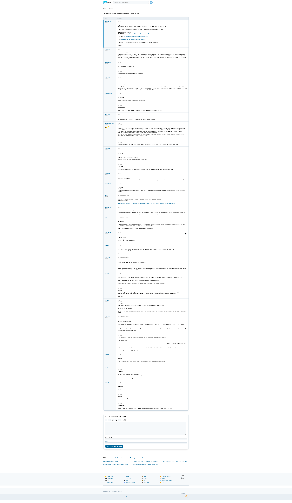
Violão (145, 476)
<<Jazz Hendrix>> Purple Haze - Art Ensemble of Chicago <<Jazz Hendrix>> (146, 461)
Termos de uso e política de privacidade (148, 496)
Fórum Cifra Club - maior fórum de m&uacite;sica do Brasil (107, 2)
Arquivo (111, 496)
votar (121, 50)
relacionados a (128, 458)
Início (104, 8)
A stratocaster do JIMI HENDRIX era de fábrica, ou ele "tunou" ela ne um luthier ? (175, 461)
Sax (144, 480)
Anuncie (117, 496)
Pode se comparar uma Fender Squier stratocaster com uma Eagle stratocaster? (116, 464)
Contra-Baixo (128, 478)
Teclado (145, 478)
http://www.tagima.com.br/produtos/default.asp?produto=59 (137, 33)
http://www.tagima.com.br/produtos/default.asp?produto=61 (136, 36)
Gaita (127, 480)
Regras (106, 496)
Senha (106, 441)
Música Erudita (110, 482)
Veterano (106, 22)
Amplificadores (110, 478)
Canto (108, 480)
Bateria (163, 478)
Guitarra (111, 8)
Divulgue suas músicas (130, 482)
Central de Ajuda (124, 496)
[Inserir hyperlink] (116, 420)
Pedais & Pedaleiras (166, 476)
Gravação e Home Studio (167, 480)
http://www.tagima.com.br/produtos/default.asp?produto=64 (133, 39)
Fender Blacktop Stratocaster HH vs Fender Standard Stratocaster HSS (146, 464)
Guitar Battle (146, 482)
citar (118, 22)
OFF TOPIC (164, 482)
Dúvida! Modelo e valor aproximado (110, 461)
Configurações (133, 496)
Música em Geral (110, 476)
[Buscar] (151, 2)
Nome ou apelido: (108, 437)
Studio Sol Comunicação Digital (187, 496)
